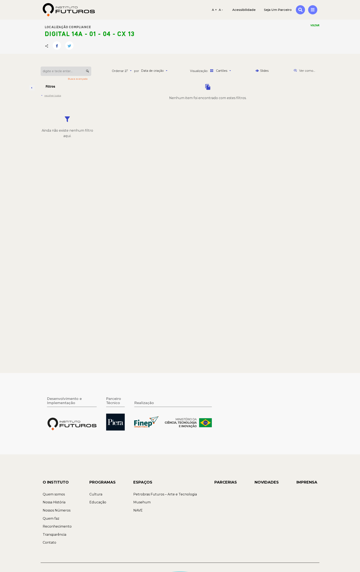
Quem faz (51, 518)
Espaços (142, 482)
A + (214, 9)
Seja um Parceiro (278, 10)
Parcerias (225, 482)
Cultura (95, 494)
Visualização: (199, 71)
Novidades (267, 482)
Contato (49, 542)
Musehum (142, 502)
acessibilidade (244, 10)
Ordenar (118, 71)
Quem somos (54, 494)
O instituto (56, 482)
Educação (97, 502)
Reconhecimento (57, 526)
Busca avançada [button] (78, 78)
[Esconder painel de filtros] (32, 88)
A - (221, 9)
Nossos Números (56, 510)
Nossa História (54, 502)
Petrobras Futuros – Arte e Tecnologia (165, 494)
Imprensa (306, 482)
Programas (102, 482)
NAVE (138, 510)
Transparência (54, 535)
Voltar (314, 25)
